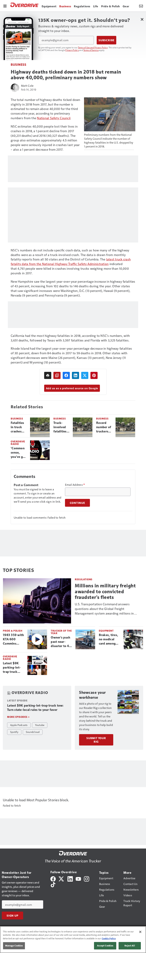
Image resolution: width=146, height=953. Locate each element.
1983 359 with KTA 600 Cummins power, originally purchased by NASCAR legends (13, 639)
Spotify (14, 731)
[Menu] (5, 5)
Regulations (83, 579)
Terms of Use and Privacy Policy (93, 47)
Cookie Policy (109, 938)
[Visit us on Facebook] (53, 878)
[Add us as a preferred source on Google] (57, 375)
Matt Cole (27, 85)
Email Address (75, 484)
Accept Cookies (105, 945)
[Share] (66, 375)
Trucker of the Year (61, 632)
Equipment (106, 630)
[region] (73, 939)
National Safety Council (53, 118)
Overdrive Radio (18, 442)
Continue (77, 503)
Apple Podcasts (19, 724)
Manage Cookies (14, 945)
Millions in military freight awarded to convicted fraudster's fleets (105, 591)
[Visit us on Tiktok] (53, 884)
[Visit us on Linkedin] (70, 878)
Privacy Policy (72, 50)
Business (18, 64)
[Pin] (94, 375)
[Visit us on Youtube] (78, 878)
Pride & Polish (12, 630)
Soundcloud (33, 731)
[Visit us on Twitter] (61, 878)
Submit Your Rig (96, 739)
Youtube (40, 724)
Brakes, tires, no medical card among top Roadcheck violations (109, 639)
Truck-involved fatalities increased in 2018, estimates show (60, 427)
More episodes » (18, 716)
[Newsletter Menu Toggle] (141, 5)
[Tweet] (84, 375)
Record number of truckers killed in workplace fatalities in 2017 (103, 427)
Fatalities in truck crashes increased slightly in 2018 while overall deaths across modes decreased (19, 427)
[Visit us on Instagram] (86, 878)
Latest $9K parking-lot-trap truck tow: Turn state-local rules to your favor (12, 667)
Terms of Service (91, 50)
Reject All (129, 945)
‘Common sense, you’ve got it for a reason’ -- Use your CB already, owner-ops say (19, 452)
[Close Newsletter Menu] (142, 19)
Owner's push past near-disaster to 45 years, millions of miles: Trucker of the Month (61, 642)
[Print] (47, 375)
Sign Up (12, 915)
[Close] (140, 932)
